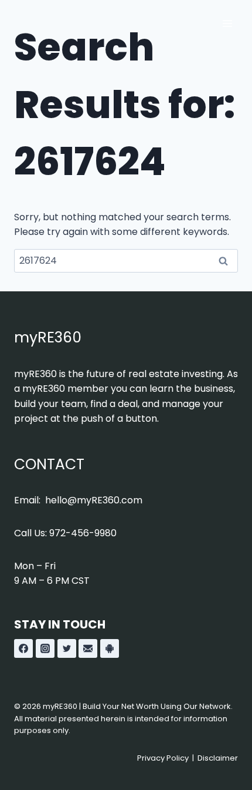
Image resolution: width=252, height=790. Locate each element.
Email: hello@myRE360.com (78, 500)
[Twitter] (66, 648)
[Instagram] (45, 648)
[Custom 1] (88, 648)
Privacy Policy (163, 758)
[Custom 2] (109, 648)
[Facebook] (23, 648)
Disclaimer (217, 758)
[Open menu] (227, 23)
